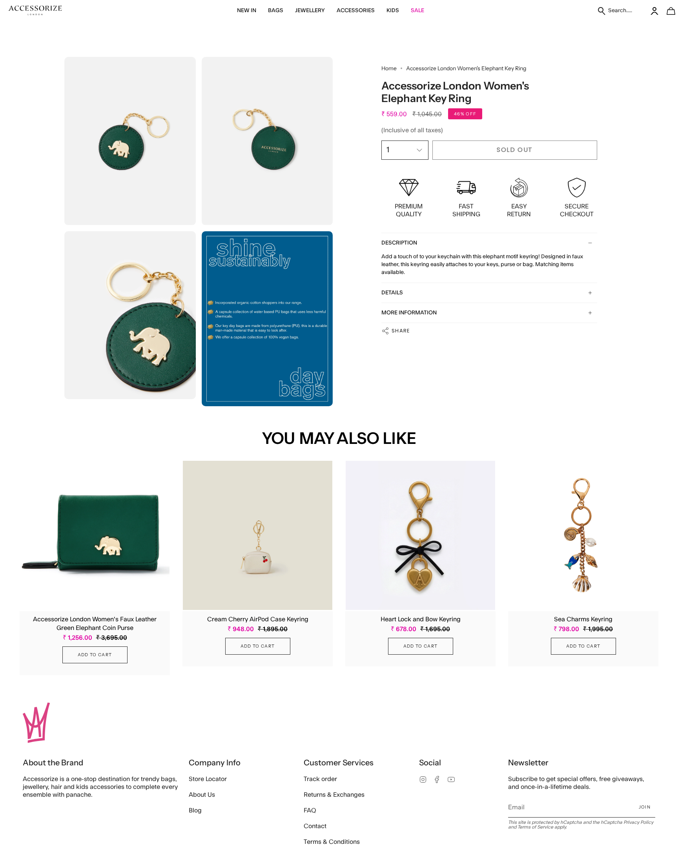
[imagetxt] (35, 10)
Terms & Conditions (332, 842)
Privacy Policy (638, 822)
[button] (246, 11)
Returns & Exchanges (334, 795)
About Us (202, 795)
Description (399, 243)
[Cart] (667, 11)
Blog (195, 810)
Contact (315, 826)
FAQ (310, 810)
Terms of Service (535, 827)
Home (389, 68)
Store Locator (208, 779)
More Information (409, 313)
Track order (320, 779)
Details (392, 293)
